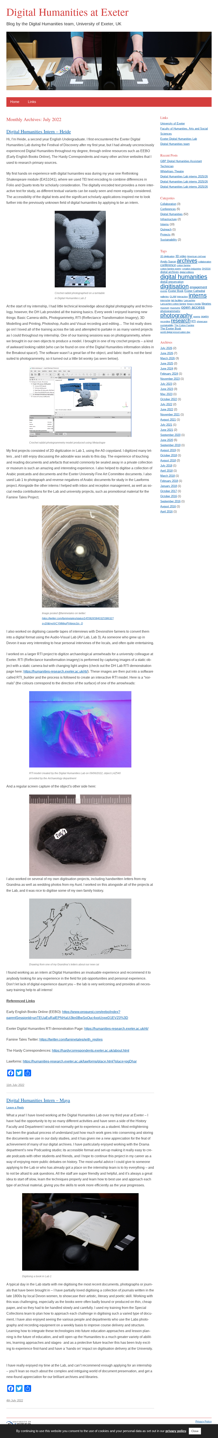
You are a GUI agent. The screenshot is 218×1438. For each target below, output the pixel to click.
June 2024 (166, 368)
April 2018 (166, 470)
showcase (202, 321)
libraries (206, 303)
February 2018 (169, 480)
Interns (164, 224)
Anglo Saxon (168, 261)
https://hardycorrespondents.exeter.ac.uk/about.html (90, 1050)
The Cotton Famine (184, 325)
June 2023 (166, 389)
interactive (182, 296)
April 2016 (166, 511)
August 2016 (168, 506)
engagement (198, 287)
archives (187, 260)
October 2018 (168, 455)
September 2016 (170, 501)
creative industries (191, 268)
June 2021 (166, 429)
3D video (180, 256)
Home (14, 102)
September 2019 (170, 445)
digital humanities (183, 276)
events (163, 291)
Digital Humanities (171, 214)
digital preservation (172, 281)
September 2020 (170, 435)
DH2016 (206, 268)
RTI (193, 321)
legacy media (194, 303)
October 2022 (168, 399)
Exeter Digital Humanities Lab (178, 138)
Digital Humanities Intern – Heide (38, 131)
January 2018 (168, 486)
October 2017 (168, 491)
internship (165, 300)
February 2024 (169, 373)
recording (165, 321)
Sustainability (168, 239)
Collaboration (168, 203)
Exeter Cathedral (194, 290)
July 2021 (166, 424)
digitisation (174, 286)
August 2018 (168, 460)
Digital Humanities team (175, 144)
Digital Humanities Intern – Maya (38, 1100)
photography (176, 315)
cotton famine (184, 265)
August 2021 (168, 419)
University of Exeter (172, 123)
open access (193, 307)
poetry (205, 316)
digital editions (187, 272)
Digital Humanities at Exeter (67, 11)
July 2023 (166, 383)
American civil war (196, 256)
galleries (164, 296)
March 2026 (167, 358)
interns (198, 295)
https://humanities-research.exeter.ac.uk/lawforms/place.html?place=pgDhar (80, 1061)
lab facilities (177, 300)
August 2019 (168, 450)
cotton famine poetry (170, 268)
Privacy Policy (203, 1421)
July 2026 (166, 348)
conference (168, 265)
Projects (165, 234)
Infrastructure (168, 219)
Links (32, 102)
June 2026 (166, 353)
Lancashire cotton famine (173, 303)
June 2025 (166, 363)
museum (164, 308)
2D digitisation (167, 256)
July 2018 (166, 465)
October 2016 (168, 496)
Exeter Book (176, 290)
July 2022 (166, 404)
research (181, 320)
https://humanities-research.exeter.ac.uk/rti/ (55, 671)
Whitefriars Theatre (172, 171)
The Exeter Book (170, 328)
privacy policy (175, 1430)
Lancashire (189, 300)
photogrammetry (170, 311)
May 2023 (166, 394)
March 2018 (167, 475)
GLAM (173, 296)
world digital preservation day (175, 332)
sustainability (167, 325)
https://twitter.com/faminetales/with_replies (71, 1039)
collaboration (204, 261)
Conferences (168, 209)
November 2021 (170, 414)
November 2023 (170, 378)
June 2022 (166, 409)
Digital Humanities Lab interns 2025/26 (184, 176)
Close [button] (194, 1431)
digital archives (169, 272)
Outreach (166, 229)
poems (196, 316)
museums (175, 308)
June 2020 (166, 440)
